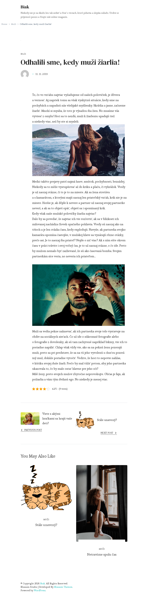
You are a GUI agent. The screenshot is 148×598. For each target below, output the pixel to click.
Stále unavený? (46, 525)
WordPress (40, 590)
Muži (23, 53)
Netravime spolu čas (102, 554)
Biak (25, 7)
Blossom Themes (63, 586)
